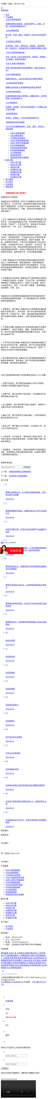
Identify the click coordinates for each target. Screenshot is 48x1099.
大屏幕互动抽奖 (23, 953)
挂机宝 (33, 955)
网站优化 (34, 953)
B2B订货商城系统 (17, 133)
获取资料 (9, 187)
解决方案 (9, 160)
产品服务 (9, 17)
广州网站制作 (24, 955)
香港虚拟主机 (27, 958)
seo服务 (6, 958)
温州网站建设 (13, 955)
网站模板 (5, 953)
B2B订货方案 (15, 162)
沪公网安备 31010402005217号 (13, 982)
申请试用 (27, 467)
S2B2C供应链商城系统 (19, 140)
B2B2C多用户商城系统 (19, 143)
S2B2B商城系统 (16, 136)
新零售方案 (15, 175)
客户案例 (9, 179)
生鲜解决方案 (15, 170)
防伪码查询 (17, 960)
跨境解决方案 (15, 172)
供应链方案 (15, 167)
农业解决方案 (15, 177)
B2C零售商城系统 (14, 968)
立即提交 (5, 1068)
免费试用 (4, 10)
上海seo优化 (27, 960)
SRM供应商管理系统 (18, 148)
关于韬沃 (9, 182)
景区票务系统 (16, 958)
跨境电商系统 (15, 155)
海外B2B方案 (15, 165)
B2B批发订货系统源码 (18, 476)
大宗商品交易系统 (17, 138)
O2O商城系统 (15, 153)
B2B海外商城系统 (17, 150)
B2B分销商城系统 (17, 145)
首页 (7, 15)
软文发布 (37, 960)
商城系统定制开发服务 (19, 157)
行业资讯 (9, 184)
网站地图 (7, 963)
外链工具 (13, 953)
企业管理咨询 (39, 958)
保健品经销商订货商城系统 (20, 472)
